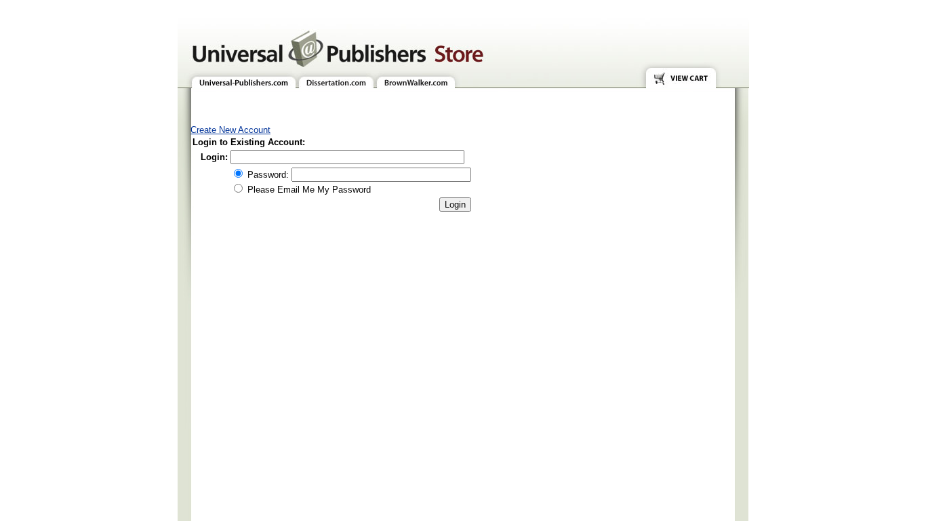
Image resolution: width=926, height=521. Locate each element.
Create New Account (230, 130)
